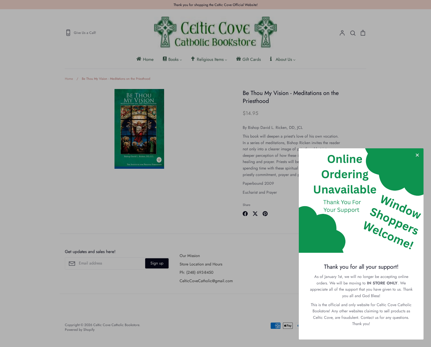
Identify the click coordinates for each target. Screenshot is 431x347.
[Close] (417, 154)
